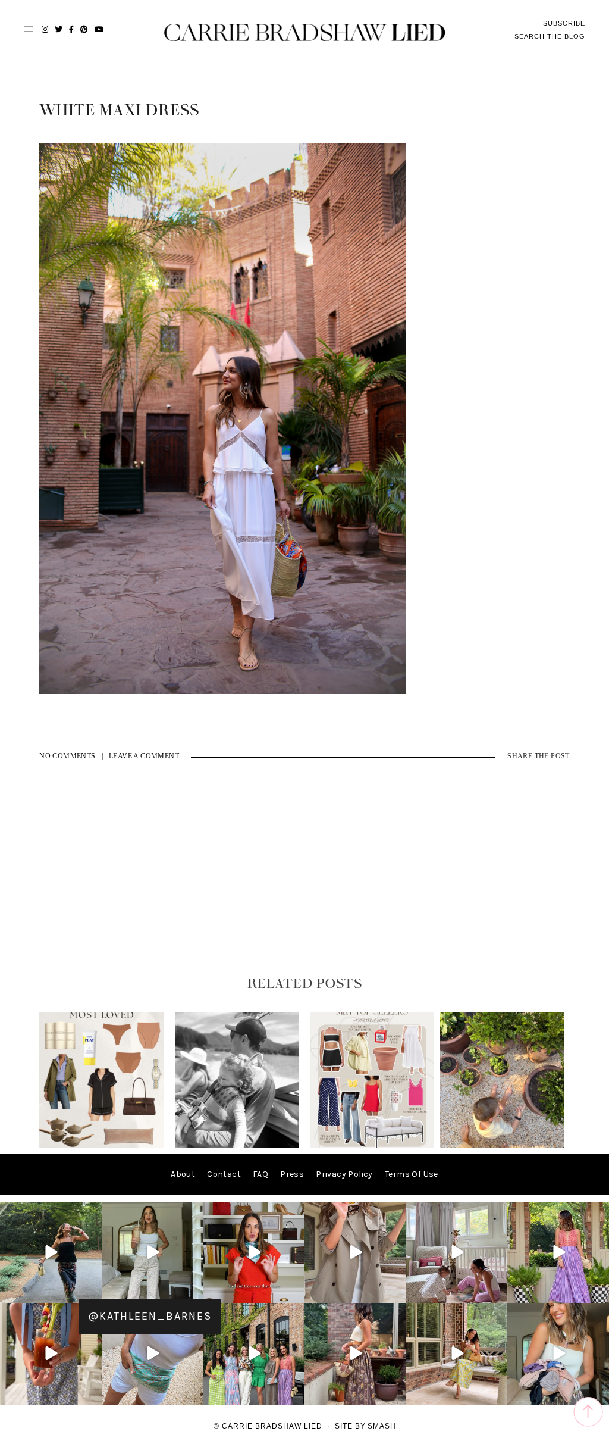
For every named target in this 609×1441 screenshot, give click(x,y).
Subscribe (564, 23)
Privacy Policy (344, 1174)
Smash (382, 1426)
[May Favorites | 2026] (372, 1145)
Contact (224, 1174)
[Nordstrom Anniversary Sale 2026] (101, 1145)
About (183, 1174)
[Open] (51, 1253)
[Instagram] (91, 1292)
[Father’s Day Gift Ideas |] (237, 1145)
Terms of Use (411, 1174)
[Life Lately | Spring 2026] (502, 1145)
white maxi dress (119, 111)
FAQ (260, 1174)
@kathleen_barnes (150, 1316)
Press (292, 1174)
